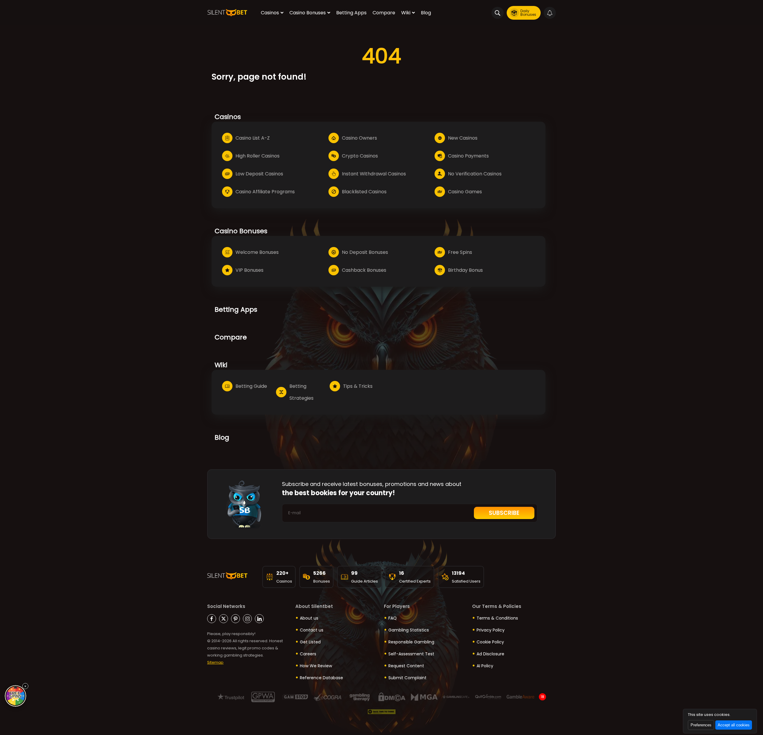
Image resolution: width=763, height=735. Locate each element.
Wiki (405, 12)
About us (309, 618)
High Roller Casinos (257, 155)
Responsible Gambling (411, 642)
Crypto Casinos (360, 155)
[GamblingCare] (456, 697)
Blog (426, 12)
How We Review (316, 666)
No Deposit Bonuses (365, 252)
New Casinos (462, 138)
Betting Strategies (301, 392)
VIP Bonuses (249, 270)
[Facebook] (211, 618)
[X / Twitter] (223, 618)
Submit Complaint (407, 678)
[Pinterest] (235, 618)
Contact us (311, 630)
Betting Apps (351, 12)
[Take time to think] (382, 712)
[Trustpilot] (231, 697)
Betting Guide (251, 386)
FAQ (392, 618)
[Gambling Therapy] (359, 697)
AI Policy (485, 666)
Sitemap (215, 662)
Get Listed (310, 642)
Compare (384, 12)
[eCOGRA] (327, 697)
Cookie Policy (490, 642)
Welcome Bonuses (257, 252)
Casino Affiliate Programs (265, 191)
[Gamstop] (295, 697)
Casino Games (465, 191)
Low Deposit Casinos (259, 173)
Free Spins (460, 252)
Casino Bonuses (307, 12)
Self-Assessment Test (411, 654)
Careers (308, 654)
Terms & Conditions (497, 618)
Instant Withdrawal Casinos (374, 173)
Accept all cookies (734, 725)
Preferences (701, 725)
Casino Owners (359, 138)
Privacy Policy (491, 630)
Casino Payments (468, 155)
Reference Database (321, 678)
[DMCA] (392, 697)
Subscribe (504, 513)
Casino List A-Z (252, 138)
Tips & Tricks (358, 386)
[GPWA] (263, 697)
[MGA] (424, 697)
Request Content (406, 666)
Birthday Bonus (465, 270)
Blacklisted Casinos (364, 191)
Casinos (270, 12)
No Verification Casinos (475, 173)
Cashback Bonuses (364, 270)
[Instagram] (247, 618)
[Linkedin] (259, 618)
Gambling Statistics (408, 630)
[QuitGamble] (488, 697)
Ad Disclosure (490, 654)
